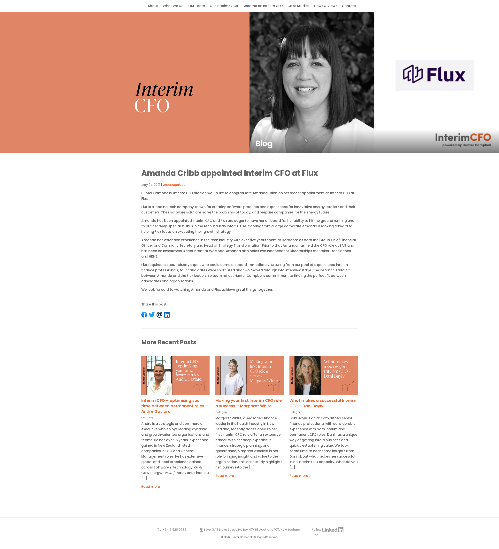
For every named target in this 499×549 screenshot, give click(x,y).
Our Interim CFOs (224, 6)
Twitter (152, 315)
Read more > (152, 486)
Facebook (144, 315)
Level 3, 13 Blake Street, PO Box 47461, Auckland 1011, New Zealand (252, 530)
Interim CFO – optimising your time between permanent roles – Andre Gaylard (174, 406)
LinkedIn (167, 315)
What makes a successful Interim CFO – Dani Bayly (322, 403)
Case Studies (299, 6)
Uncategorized (174, 184)
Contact (349, 6)
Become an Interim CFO (263, 6)
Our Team (196, 6)
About (153, 6)
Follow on (317, 530)
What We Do (173, 6)
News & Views (325, 6)
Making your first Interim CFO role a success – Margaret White (248, 403)
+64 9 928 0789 (174, 530)
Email (159, 315)
